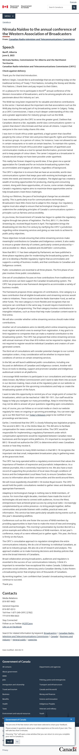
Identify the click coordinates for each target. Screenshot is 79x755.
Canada (54, 636)
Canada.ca (7, 22)
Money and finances (47, 694)
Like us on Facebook (12, 626)
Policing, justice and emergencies (52, 680)
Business (5, 694)
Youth (42, 713)
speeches (32, 639)
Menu (8, 16)
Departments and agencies (50, 667)
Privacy (5, 750)
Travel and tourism (9, 689)
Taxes (4, 709)
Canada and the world (48, 689)
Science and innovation (49, 699)
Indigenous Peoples (47, 704)
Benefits (5, 699)
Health (5, 704)
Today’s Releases (38, 415)
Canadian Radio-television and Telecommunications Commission (42, 39)
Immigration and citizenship (13, 684)
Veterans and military (48, 709)
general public (19, 639)
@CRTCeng (27, 623)
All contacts (6, 667)
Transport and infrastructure (51, 684)
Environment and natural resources (16, 713)
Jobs (4, 680)
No (18, 742)
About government (9, 672)
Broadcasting (50, 633)
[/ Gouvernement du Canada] (17, 6)
